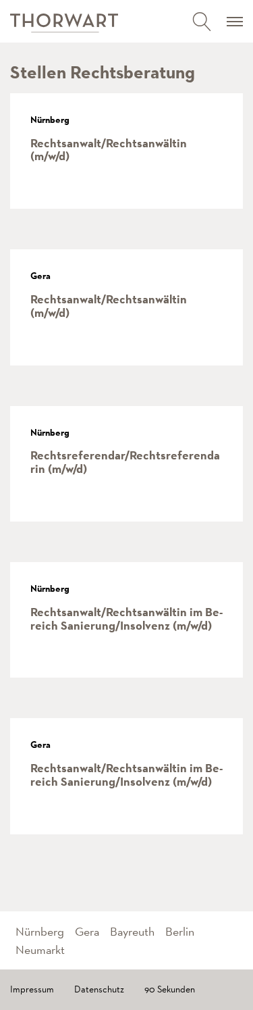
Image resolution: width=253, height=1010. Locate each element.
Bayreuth (132, 931)
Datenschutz (99, 989)
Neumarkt (40, 949)
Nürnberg (40, 931)
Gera (87, 931)
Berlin (179, 931)
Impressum (32, 989)
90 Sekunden (169, 989)
